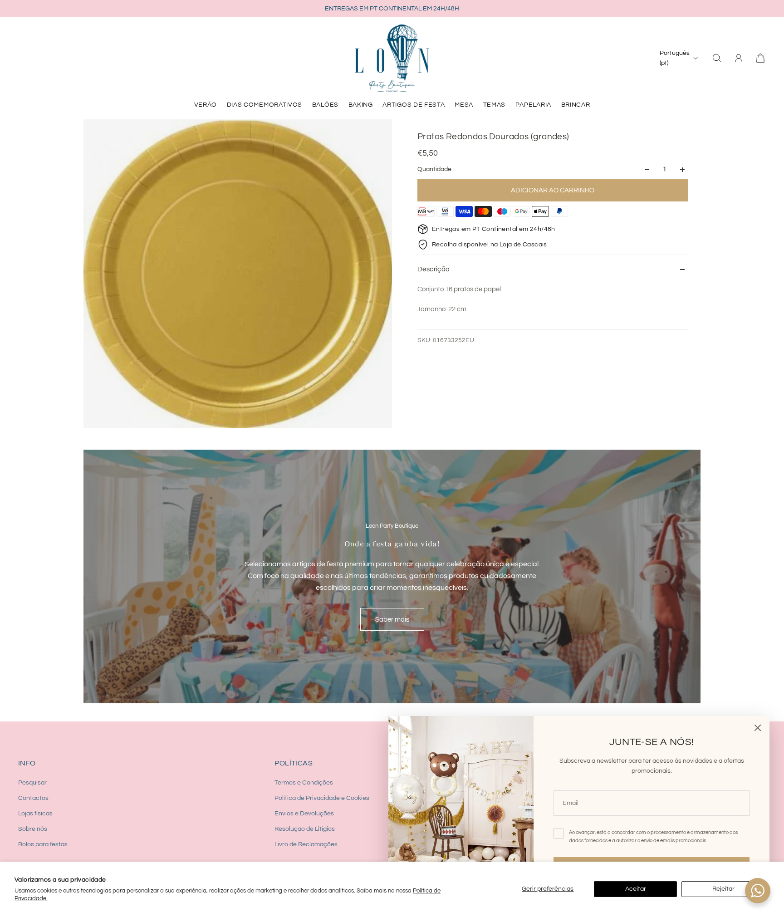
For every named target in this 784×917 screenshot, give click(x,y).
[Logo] (392, 58)
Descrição (433, 269)
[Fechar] (758, 728)
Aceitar (635, 889)
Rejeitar (723, 889)
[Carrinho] (760, 58)
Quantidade (434, 170)
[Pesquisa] (717, 58)
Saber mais (392, 619)
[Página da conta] (739, 58)
